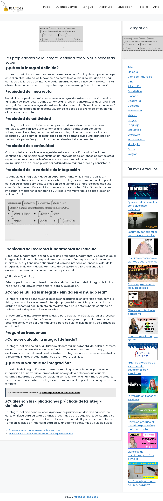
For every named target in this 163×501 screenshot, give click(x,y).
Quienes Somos (66, 7)
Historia (142, 7)
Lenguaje (133, 125)
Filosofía (133, 96)
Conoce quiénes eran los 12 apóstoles (141, 286)
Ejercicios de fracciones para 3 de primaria (141, 455)
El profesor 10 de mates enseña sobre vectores (34, 430)
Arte (156, 7)
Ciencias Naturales (140, 77)
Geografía (134, 101)
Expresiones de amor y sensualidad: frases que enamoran (41, 433)
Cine (130, 81)
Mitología (134, 144)
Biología (133, 72)
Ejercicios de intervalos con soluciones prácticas (142, 205)
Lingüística (134, 130)
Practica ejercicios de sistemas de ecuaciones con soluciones (141, 368)
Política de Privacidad (85, 496)
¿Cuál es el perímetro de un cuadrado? (141, 483)
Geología (134, 105)
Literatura (105, 7)
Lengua (88, 7)
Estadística (135, 91)
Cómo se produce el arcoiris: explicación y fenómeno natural (141, 425)
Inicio (46, 7)
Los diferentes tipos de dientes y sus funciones (142, 259)
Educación (124, 7)
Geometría (135, 110)
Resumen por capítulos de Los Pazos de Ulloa (143, 233)
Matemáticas (136, 139)
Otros (131, 149)
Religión (133, 154)
